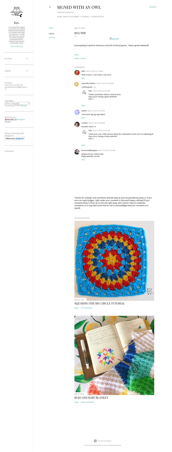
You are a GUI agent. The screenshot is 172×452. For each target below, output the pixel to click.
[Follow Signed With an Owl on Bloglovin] (15, 140)
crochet (52, 37)
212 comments (86, 308)
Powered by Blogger (104, 441)
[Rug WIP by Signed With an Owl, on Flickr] (114, 39)
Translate (23, 106)
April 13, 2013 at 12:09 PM (105, 83)
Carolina (84, 123)
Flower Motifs (97, 16)
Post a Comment (87, 402)
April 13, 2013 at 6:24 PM (97, 123)
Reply (83, 78)
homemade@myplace (89, 150)
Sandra (84, 111)
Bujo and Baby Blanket (91, 397)
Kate (90, 91)
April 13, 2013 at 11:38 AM (94, 71)
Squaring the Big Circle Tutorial (99, 303)
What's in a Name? (71, 16)
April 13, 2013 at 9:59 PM (107, 150)
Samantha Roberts (88, 83)
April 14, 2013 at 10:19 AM (101, 91)
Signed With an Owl (79, 7)
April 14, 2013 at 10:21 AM (101, 131)
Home (59, 16)
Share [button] (51, 28)
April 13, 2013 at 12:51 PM (96, 111)
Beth (83, 71)
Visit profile (16, 46)
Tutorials (84, 16)
